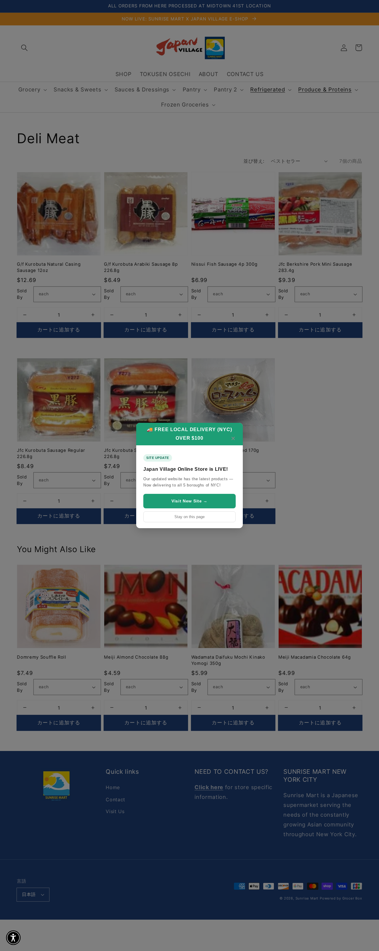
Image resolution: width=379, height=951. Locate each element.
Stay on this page (189, 517)
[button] (13, 937)
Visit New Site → (189, 501)
